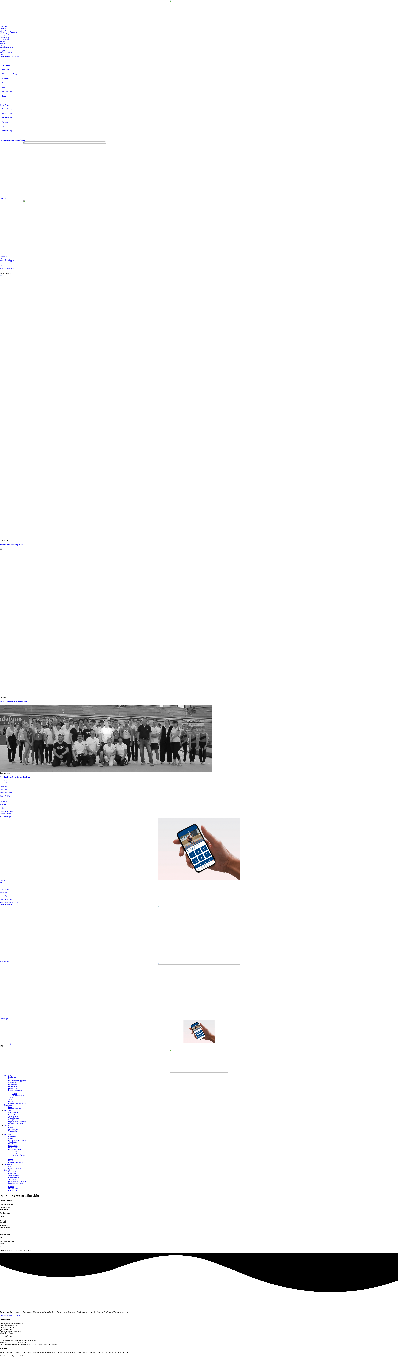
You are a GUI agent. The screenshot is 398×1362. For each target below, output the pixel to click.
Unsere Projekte (13, 1118)
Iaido (1, 54)
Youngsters (12, 1120)
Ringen (2, 51)
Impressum (386, 1359)
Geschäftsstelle (13, 1112)
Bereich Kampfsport (6, 47)
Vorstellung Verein (14, 1116)
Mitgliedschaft (13, 1129)
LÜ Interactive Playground (9, 32)
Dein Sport (3, 26)
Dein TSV (3, 781)
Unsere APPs (12, 1131)
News (2, 258)
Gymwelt (3, 30)
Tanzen (2, 41)
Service (2, 881)
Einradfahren (4, 36)
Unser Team (12, 1114)
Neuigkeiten (4, 256)
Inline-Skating (4, 38)
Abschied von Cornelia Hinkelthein (15, 777)
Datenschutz (394, 1359)
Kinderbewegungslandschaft (9, 56)
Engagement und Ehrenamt (17, 1122)
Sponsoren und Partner (15, 1123)
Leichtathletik (4, 39)
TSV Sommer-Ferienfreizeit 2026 (14, 702)
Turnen (2, 43)
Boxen (2, 49)
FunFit (2, 45)
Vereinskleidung (5, 1044)
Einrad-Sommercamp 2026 (11, 544)
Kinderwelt (3, 28)
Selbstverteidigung (6, 52)
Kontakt (11, 1127)
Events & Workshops (7, 260)
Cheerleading (4, 34)
